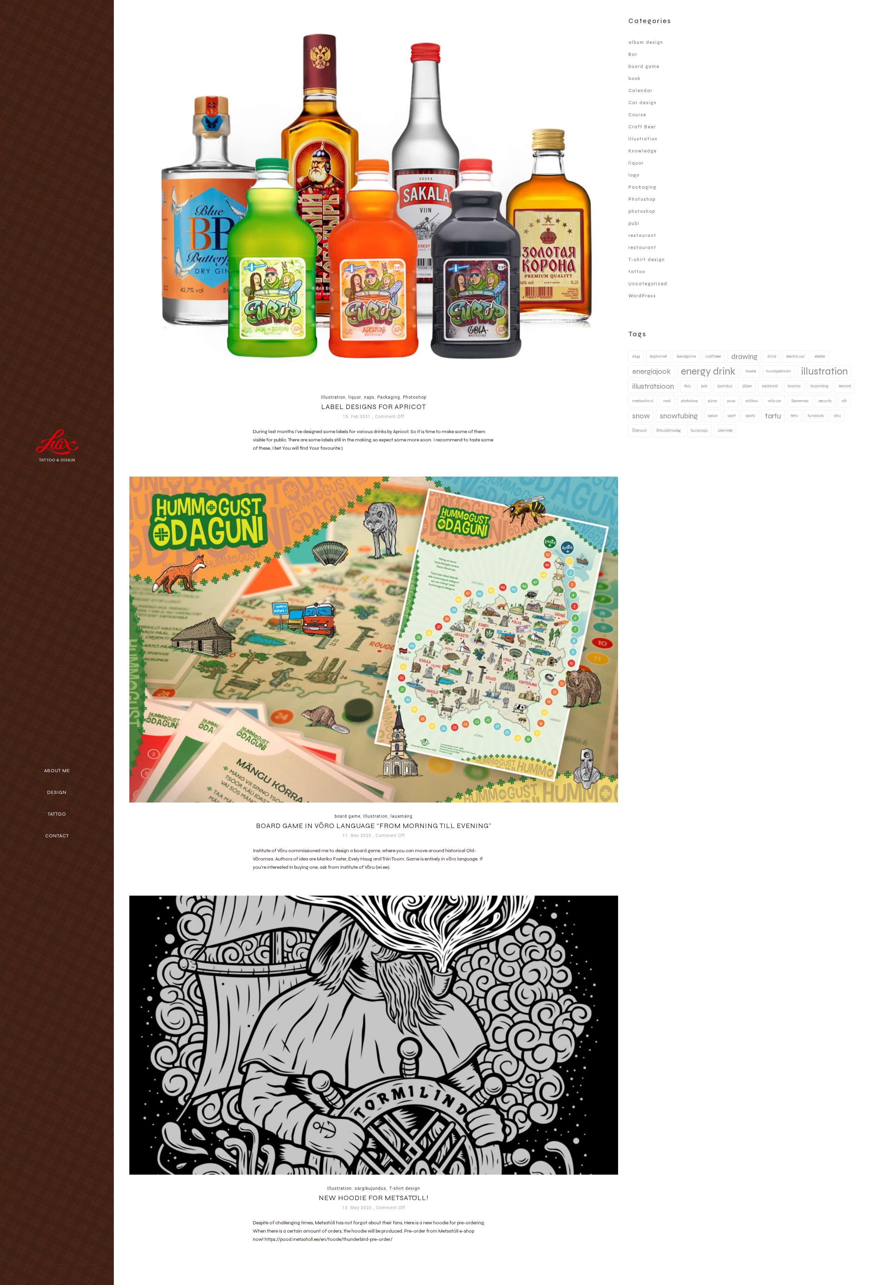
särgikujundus (370, 1188)
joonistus (724, 386)
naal (667, 401)
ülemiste (725, 430)
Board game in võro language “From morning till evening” (374, 826)
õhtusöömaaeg (668, 430)
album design (645, 42)
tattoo (636, 272)
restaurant (642, 235)
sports (750, 416)
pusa (731, 401)
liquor (354, 397)
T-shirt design (404, 1188)
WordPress (642, 296)
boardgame (686, 356)
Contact (57, 836)
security (825, 401)
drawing (744, 356)
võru (837, 416)
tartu (773, 415)
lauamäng (401, 816)
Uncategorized (647, 284)
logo (633, 175)
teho (794, 416)
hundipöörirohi (778, 371)
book (634, 78)
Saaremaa (799, 401)
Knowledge (642, 151)
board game (347, 816)
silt (844, 401)
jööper (747, 386)
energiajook (651, 371)
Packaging (388, 397)
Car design (642, 103)
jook (704, 386)
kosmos (794, 386)
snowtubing (679, 415)
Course (637, 115)
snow (641, 415)
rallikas (751, 401)
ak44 (636, 356)
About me (57, 771)
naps (369, 397)
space (712, 416)
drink (771, 356)
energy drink (708, 371)
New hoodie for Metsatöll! (374, 1198)
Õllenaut (639, 430)
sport (731, 416)
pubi (633, 223)
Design (57, 792)
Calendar (640, 90)
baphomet (658, 356)
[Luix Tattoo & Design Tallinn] (57, 446)
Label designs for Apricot (373, 407)
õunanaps (699, 430)
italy (687, 386)
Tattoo (57, 814)
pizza (712, 401)
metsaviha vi (642, 401)
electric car (795, 356)
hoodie (750, 371)
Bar (632, 54)
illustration (824, 371)
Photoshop (414, 397)
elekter (820, 356)
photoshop (641, 211)
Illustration (333, 397)
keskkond (770, 386)
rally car (774, 401)
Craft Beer (642, 127)
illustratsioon (653, 386)
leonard (845, 386)
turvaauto (816, 416)
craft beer (713, 356)
